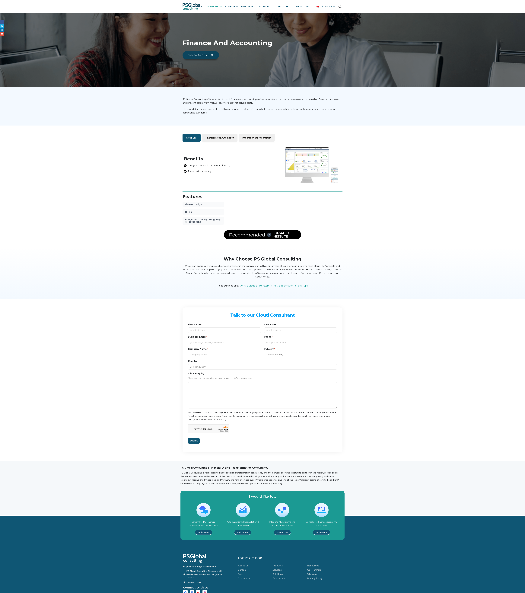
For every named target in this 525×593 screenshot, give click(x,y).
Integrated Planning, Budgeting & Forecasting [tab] (203, 220)
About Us (283, 6)
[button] (340, 6)
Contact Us (302, 6)
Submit (194, 444)
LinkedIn (2, 30)
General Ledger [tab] (194, 204)
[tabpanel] (284, 215)
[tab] (192, 138)
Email (2, 34)
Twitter (2, 26)
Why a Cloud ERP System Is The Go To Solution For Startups (274, 289)
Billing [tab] (188, 212)
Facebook (2, 22)
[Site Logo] (192, 6)
